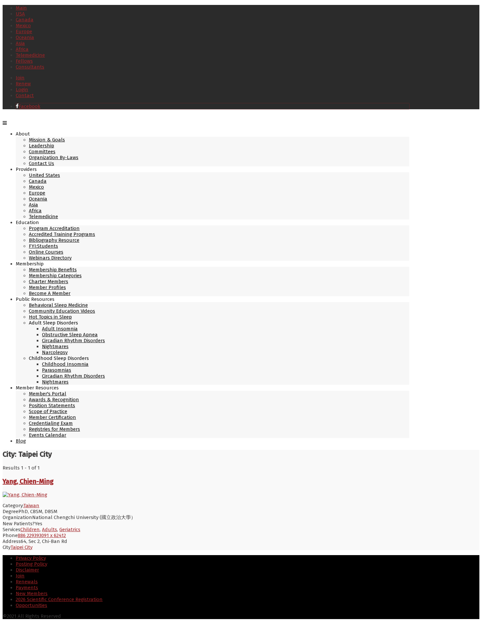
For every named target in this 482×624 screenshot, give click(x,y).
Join (20, 78)
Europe (24, 31)
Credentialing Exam (51, 423)
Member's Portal (47, 394)
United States (44, 175)
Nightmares (55, 346)
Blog (21, 441)
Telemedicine (30, 55)
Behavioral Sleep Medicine (58, 305)
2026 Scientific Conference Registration (59, 599)
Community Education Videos (62, 311)
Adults (49, 529)
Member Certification (52, 417)
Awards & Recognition (54, 400)
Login (22, 90)
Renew (23, 84)
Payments (27, 588)
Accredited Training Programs (62, 234)
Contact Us (41, 163)
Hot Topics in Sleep (50, 317)
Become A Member (49, 293)
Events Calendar (47, 435)
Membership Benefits (53, 270)
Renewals (27, 582)
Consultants (30, 67)
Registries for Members (54, 429)
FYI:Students (43, 246)
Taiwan (31, 506)
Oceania (25, 37)
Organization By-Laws (53, 157)
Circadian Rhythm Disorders (73, 340)
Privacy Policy (31, 558)
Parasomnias (56, 370)
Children (30, 529)
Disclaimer (27, 570)
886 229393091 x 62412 (42, 535)
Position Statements (52, 405)
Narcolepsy (55, 352)
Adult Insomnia (60, 329)
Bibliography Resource (54, 240)
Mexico (23, 26)
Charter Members (48, 281)
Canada (24, 20)
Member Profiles (47, 287)
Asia (20, 43)
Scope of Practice (48, 411)
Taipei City (21, 547)
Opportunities (31, 605)
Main (21, 8)
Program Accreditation (54, 228)
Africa (22, 49)
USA (20, 14)
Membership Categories (55, 276)
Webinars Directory (50, 258)
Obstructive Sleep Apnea (70, 335)
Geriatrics (69, 529)
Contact (25, 95)
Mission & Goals (47, 140)
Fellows (24, 61)
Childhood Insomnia (65, 364)
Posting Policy (31, 564)
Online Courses (46, 252)
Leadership (41, 146)
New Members (32, 593)
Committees (42, 152)
